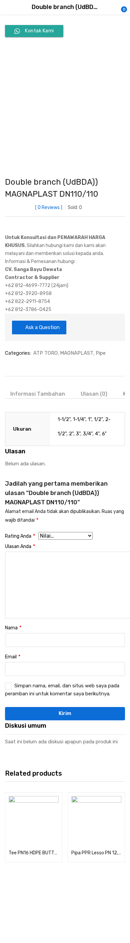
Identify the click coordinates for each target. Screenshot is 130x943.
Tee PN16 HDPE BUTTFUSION (34, 853)
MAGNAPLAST (76, 353)
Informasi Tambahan (37, 394)
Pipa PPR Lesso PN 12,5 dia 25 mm (96, 853)
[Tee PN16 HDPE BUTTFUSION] (34, 821)
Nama (13, 628)
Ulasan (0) (94, 394)
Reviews (49, 207)
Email (12, 657)
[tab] (40, 394)
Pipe (101, 353)
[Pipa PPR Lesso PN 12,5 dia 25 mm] (96, 821)
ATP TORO (45, 353)
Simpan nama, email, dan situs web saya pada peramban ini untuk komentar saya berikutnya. (62, 690)
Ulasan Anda (20, 546)
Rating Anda (20, 536)
